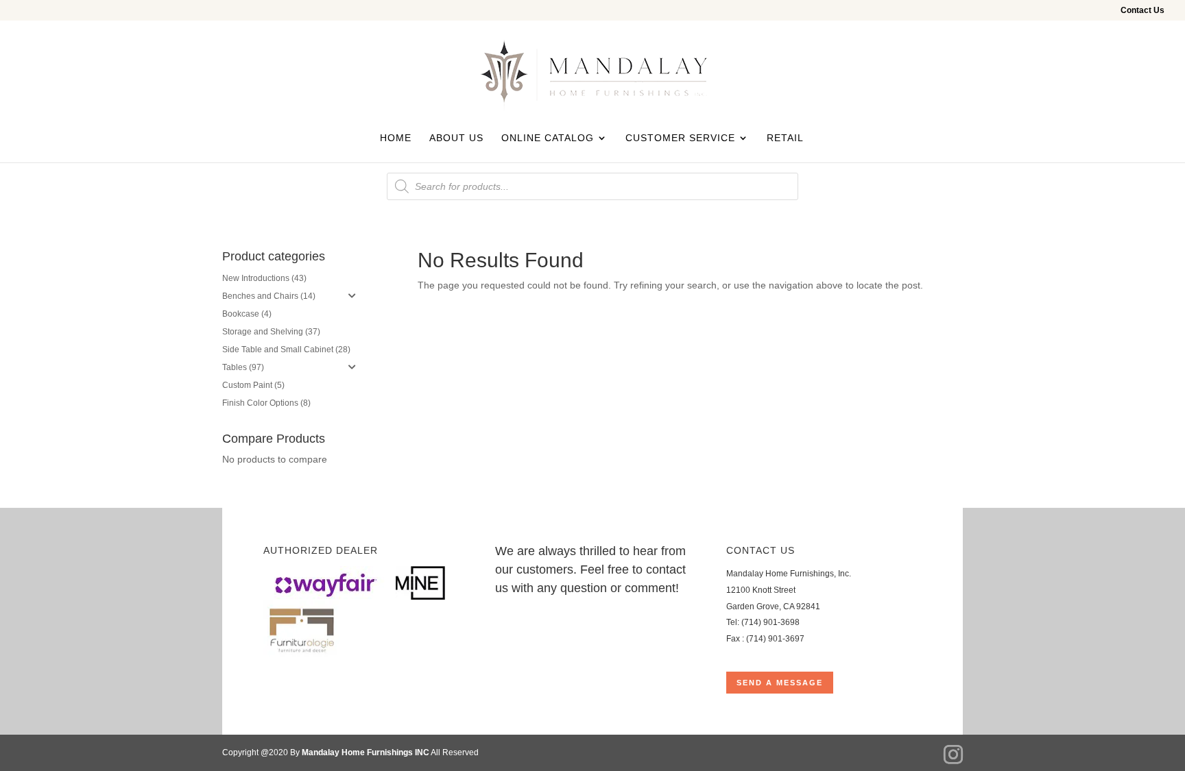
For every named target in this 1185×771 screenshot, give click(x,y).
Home (395, 138)
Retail (785, 138)
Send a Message (780, 682)
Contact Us (1142, 10)
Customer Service (680, 138)
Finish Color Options (260, 403)
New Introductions (255, 278)
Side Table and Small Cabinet (277, 349)
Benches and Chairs (260, 296)
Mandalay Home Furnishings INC (365, 752)
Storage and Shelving (262, 331)
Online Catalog (547, 138)
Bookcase (240, 314)
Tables (234, 367)
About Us (456, 138)
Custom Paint (247, 385)
